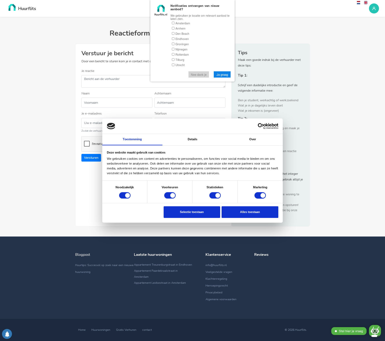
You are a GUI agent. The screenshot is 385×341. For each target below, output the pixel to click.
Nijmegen (181, 49)
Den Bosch (182, 34)
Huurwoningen (100, 330)
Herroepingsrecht (217, 286)
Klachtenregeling (216, 279)
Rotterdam (182, 54)
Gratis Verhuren (126, 330)
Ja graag (222, 75)
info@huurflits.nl (216, 265)
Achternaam (162, 93)
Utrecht (180, 65)
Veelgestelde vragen (219, 272)
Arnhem (180, 28)
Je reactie (87, 71)
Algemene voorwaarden (221, 299)
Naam (85, 93)
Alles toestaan (250, 212)
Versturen (91, 158)
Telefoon (160, 113)
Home (82, 330)
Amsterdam (182, 23)
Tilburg (179, 60)
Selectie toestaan (192, 212)
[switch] (170, 195)
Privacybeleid (214, 292)
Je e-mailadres (91, 113)
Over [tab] (252, 139)
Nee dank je (199, 75)
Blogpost (82, 254)
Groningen (182, 44)
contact (147, 330)
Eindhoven (182, 39)
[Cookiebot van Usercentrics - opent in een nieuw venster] (260, 126)
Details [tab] (193, 139)
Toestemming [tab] (132, 139)
